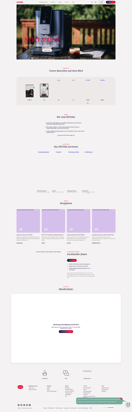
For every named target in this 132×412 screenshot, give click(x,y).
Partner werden (59, 408)
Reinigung (104, 391)
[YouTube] (27, 405)
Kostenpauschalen (86, 392)
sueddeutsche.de (96, 242)
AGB (91, 408)
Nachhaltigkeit (68, 394)
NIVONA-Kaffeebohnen (51, 391)
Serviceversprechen (87, 387)
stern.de (69, 242)
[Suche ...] (92, 2)
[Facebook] (19, 405)
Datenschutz (74, 408)
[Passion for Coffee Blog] (30, 405)
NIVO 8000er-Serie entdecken (32, 50)
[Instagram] (21, 405)
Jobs (66, 396)
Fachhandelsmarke (68, 392)
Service (67, 2)
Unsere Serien (31, 387)
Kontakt (84, 389)
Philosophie (67, 387)
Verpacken (85, 394)
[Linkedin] (24, 405)
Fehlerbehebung (105, 389)
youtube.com (19, 242)
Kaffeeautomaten (43, 2)
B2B (101, 2)
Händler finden (47, 50)
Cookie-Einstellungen (83, 408)
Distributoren (51, 408)
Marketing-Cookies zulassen (66, 331)
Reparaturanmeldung (87, 391)
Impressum (67, 408)
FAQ (73, 2)
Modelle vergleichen (33, 389)
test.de (43, 242)
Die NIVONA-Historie (69, 391)
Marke (59, 2)
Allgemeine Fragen (105, 387)
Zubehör (53, 2)
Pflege (48, 389)
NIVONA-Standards (69, 389)
